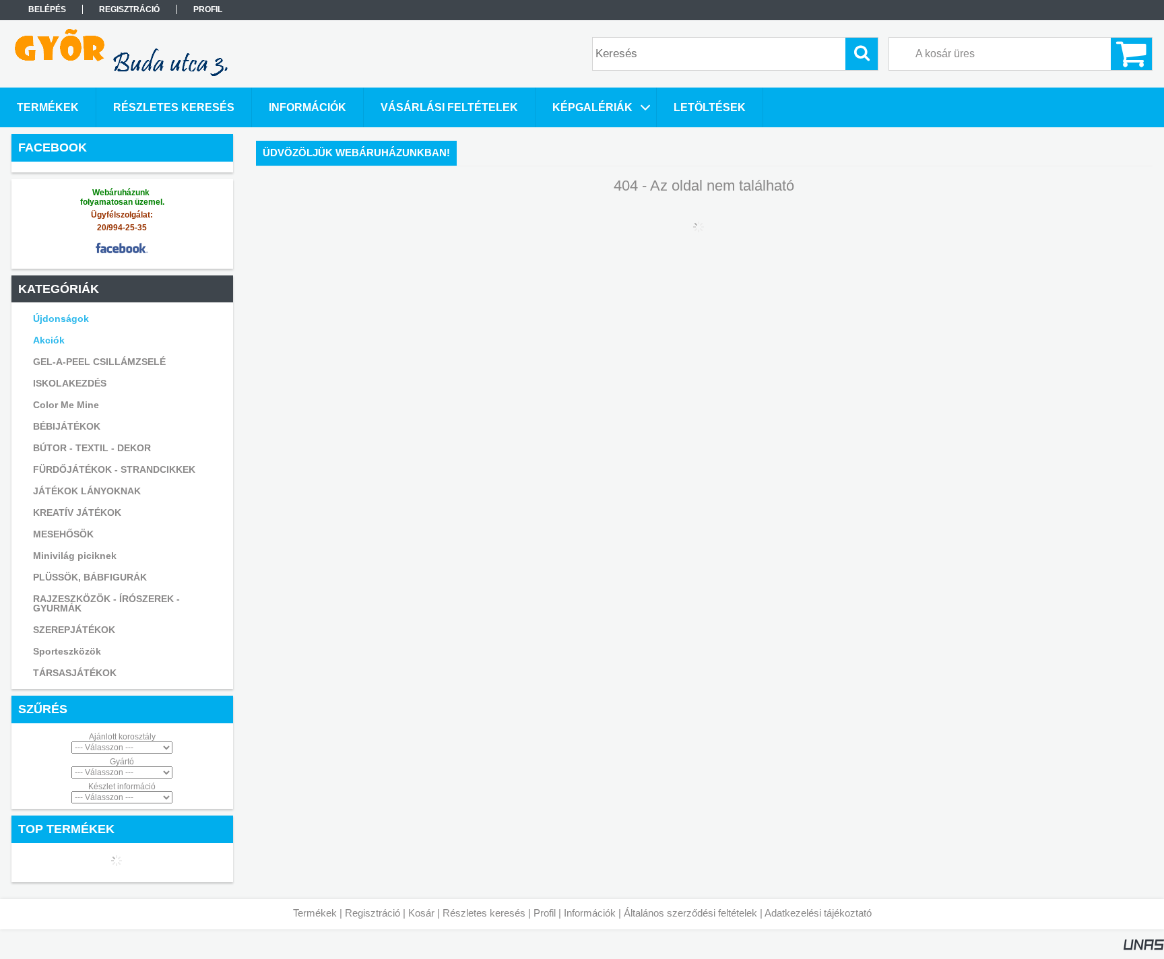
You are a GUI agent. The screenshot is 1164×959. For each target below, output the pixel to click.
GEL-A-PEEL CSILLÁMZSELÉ (99, 361)
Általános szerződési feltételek (690, 913)
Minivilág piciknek (75, 555)
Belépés (47, 9)
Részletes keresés (484, 913)
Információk (590, 913)
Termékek (315, 913)
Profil (545, 913)
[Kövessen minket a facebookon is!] (122, 257)
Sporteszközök (67, 651)
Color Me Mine (66, 404)
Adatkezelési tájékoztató (818, 913)
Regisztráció (372, 913)
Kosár (421, 913)
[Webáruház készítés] (1144, 947)
